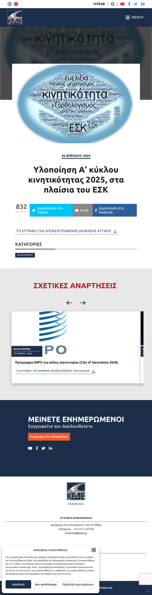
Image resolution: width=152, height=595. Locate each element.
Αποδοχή (18, 584)
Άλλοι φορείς (25, 255)
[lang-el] (9, 4)
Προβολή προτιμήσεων (78, 584)
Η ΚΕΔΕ (99, 4)
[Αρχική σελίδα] (14, 17)
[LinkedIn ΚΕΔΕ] (143, 4)
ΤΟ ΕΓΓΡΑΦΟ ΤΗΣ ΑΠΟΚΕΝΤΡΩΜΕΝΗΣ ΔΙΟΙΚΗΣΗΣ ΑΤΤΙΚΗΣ (63, 231)
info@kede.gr (79, 533)
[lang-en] (16, 4)
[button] (94, 550)
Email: (68, 533)
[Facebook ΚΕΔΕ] (129, 4)
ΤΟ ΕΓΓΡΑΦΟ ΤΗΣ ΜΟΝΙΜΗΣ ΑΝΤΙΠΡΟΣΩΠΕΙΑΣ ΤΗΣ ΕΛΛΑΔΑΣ (53, 370)
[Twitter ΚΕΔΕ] (136, 4)
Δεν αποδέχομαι (46, 584)
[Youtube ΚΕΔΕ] (122, 4)
